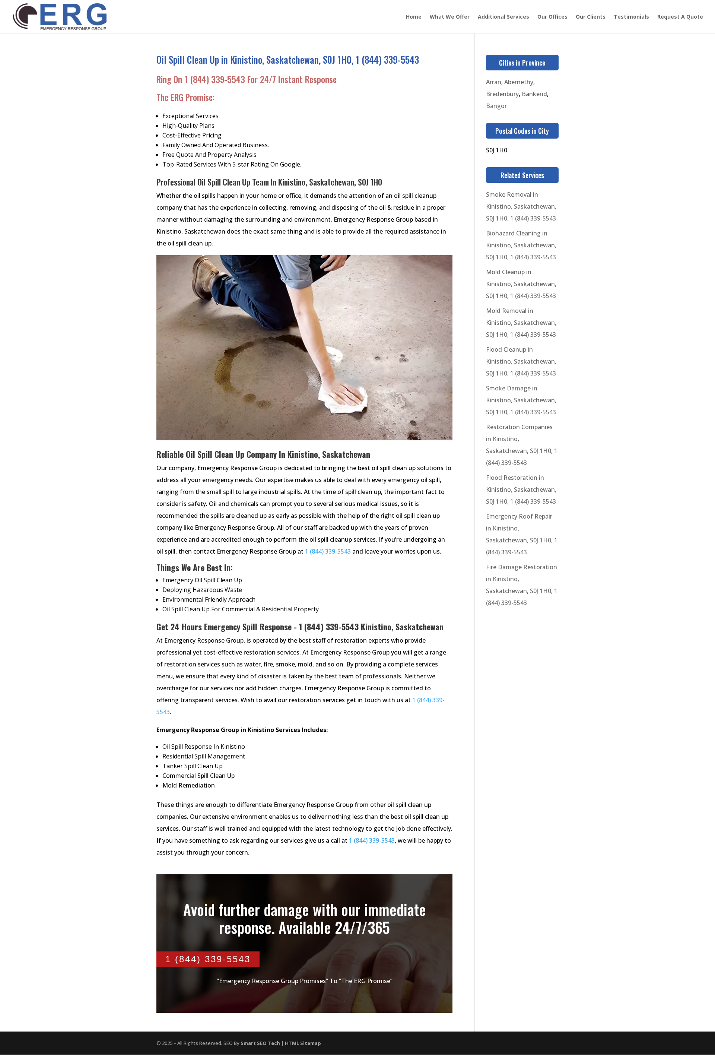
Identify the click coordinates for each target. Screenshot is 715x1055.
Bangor (496, 106)
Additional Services (503, 17)
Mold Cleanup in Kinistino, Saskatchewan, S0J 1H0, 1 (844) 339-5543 (521, 284)
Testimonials (631, 17)
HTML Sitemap (303, 1043)
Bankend (534, 94)
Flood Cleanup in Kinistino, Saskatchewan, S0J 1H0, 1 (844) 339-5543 (521, 361)
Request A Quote (680, 17)
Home (414, 17)
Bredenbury (502, 94)
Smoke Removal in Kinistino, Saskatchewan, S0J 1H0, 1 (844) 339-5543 (521, 206)
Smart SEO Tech (260, 1043)
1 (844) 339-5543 (214, 79)
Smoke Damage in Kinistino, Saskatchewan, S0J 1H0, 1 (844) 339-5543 (521, 400)
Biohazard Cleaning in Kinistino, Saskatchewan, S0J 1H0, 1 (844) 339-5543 (521, 245)
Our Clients (591, 17)
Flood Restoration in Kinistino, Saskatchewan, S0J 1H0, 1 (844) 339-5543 (521, 489)
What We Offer (450, 17)
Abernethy (518, 82)
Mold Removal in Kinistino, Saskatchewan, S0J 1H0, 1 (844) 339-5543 (521, 323)
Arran (493, 82)
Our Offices (552, 17)
